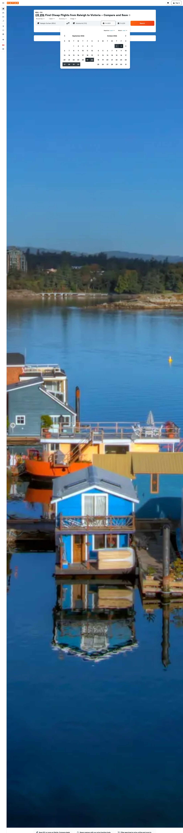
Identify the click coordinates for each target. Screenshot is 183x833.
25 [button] (87, 60)
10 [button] (83, 51)
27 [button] (64, 64)
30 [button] (78, 64)
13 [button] (64, 55)
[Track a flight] (3, 30)
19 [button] (92, 55)
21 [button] (69, 60)
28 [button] (69, 64)
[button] (3, 3)
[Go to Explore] (3, 26)
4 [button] (87, 46)
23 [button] (78, 60)
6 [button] (64, 51)
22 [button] (74, 60)
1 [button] (73, 46)
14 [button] (69, 55)
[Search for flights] (3, 9)
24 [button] (83, 60)
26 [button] (92, 60)
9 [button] (78, 51)
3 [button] (82, 46)
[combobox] (40, 19)
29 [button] (74, 64)
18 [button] (87, 55)
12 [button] (92, 51)
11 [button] (87, 51)
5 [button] (102, 51)
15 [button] (73, 55)
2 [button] (78, 46)
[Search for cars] (3, 17)
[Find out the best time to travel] (3, 34)
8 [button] (73, 51)
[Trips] (3, 40)
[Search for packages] (3, 21)
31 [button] (125, 64)
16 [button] (78, 55)
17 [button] (82, 55)
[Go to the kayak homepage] (13, 3)
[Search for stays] (3, 13)
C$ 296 (39, 15)
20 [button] (64, 60)
